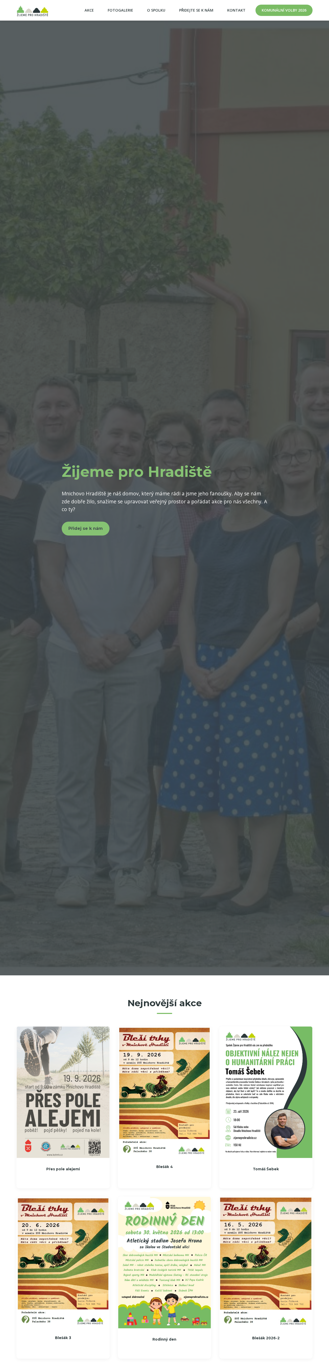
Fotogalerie (120, 10)
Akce (89, 10)
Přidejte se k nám (196, 10)
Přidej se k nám (85, 528)
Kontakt (236, 10)
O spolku (156, 10)
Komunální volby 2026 (284, 10)
